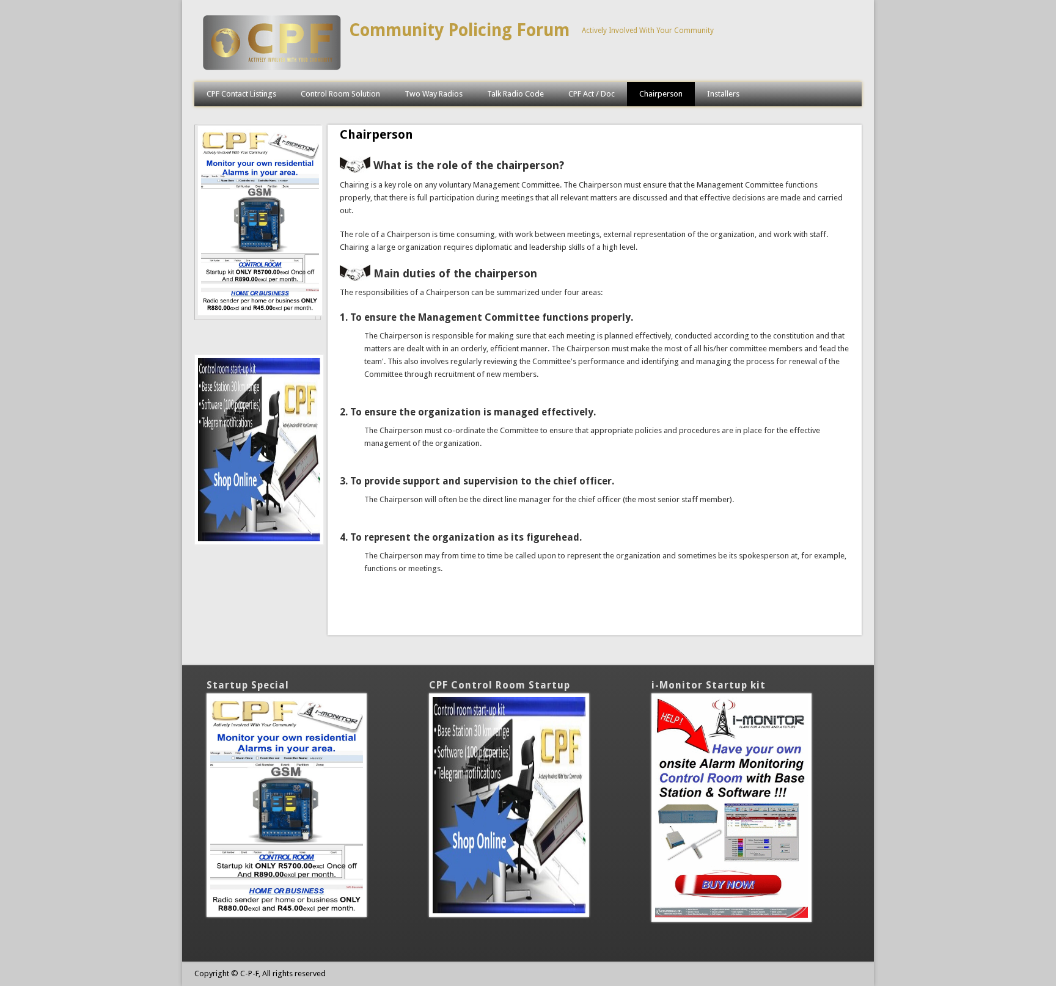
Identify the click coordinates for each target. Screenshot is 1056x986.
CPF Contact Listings (241, 93)
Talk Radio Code (515, 93)
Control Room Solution (340, 93)
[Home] (271, 69)
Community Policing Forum (459, 30)
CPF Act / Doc (591, 93)
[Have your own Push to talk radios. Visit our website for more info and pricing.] (260, 313)
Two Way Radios (434, 93)
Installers (723, 93)
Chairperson (661, 93)
